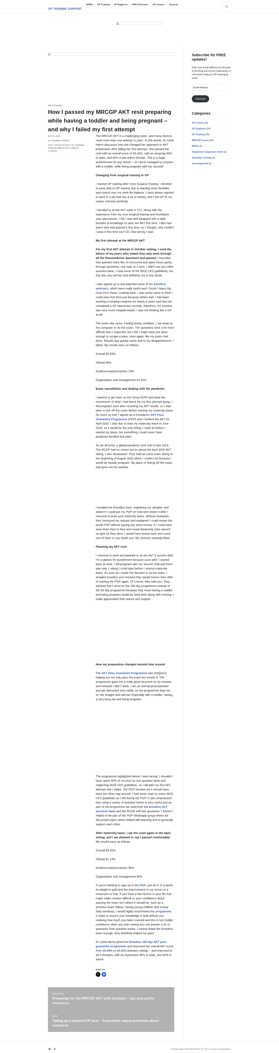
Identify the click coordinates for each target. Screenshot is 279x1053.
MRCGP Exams (140, 4)
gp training (77, 145)
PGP (143, 885)
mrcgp (52, 148)
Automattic (225, 1049)
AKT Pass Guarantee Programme (124, 673)
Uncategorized (200, 163)
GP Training (103, 4)
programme (163, 911)
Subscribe (200, 99)
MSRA (89, 4)
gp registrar (62, 145)
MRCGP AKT (63, 148)
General (173, 4)
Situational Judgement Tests (207, 152)
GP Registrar (121, 4)
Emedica (160, 284)
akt (51, 145)
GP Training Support (65, 8)
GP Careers (158, 4)
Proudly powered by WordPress (185, 1049)
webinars (102, 288)
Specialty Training (202, 157)
